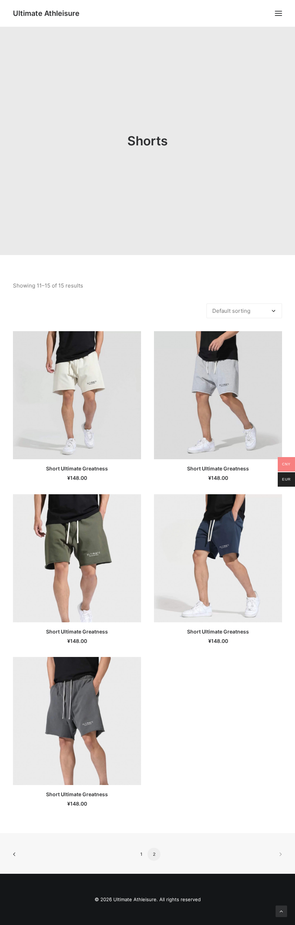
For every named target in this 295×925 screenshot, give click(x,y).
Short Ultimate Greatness (77, 468)
